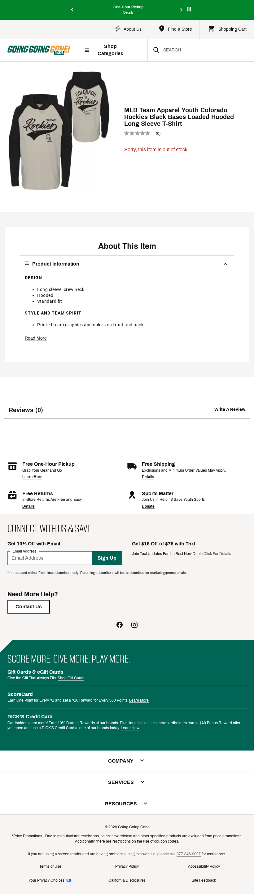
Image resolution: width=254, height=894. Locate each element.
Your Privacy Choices (46, 880)
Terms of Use (50, 866)
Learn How (130, 728)
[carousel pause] (189, 9)
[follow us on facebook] (119, 625)
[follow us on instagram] (134, 625)
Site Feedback (204, 880)
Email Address (24, 551)
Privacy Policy (127, 866)
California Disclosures (127, 880)
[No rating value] (140, 133)
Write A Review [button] (229, 409)
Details (148, 477)
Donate (148, 506)
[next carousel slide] (181, 10)
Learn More (32, 477)
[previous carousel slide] (72, 10)
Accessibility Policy (204, 866)
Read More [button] (36, 338)
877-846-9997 (189, 854)
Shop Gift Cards (71, 678)
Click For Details (217, 554)
